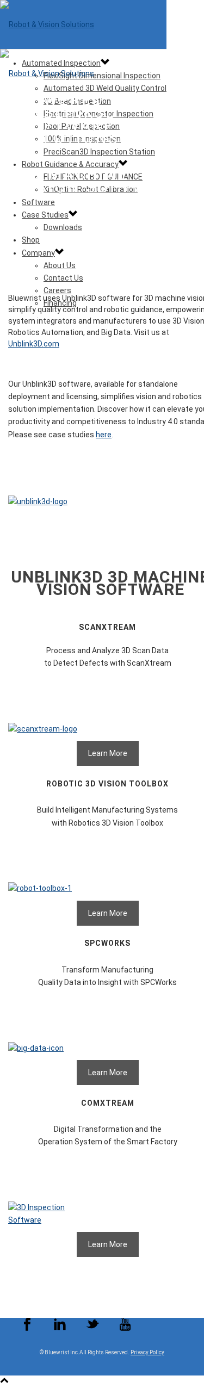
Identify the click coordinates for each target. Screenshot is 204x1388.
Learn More (107, 753)
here (104, 434)
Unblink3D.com (33, 343)
